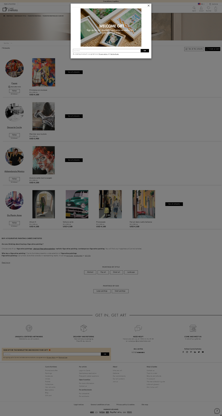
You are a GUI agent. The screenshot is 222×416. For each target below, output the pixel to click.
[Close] (149, 6)
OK (145, 51)
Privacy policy (103, 54)
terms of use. (115, 54)
